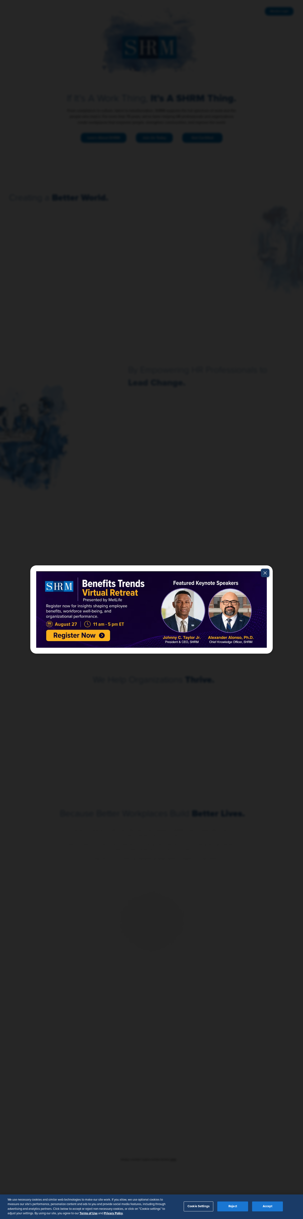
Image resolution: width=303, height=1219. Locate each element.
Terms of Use (89, 1213)
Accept (267, 1206)
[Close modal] (265, 573)
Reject (232, 1206)
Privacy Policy (113, 1213)
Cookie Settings (198, 1206)
